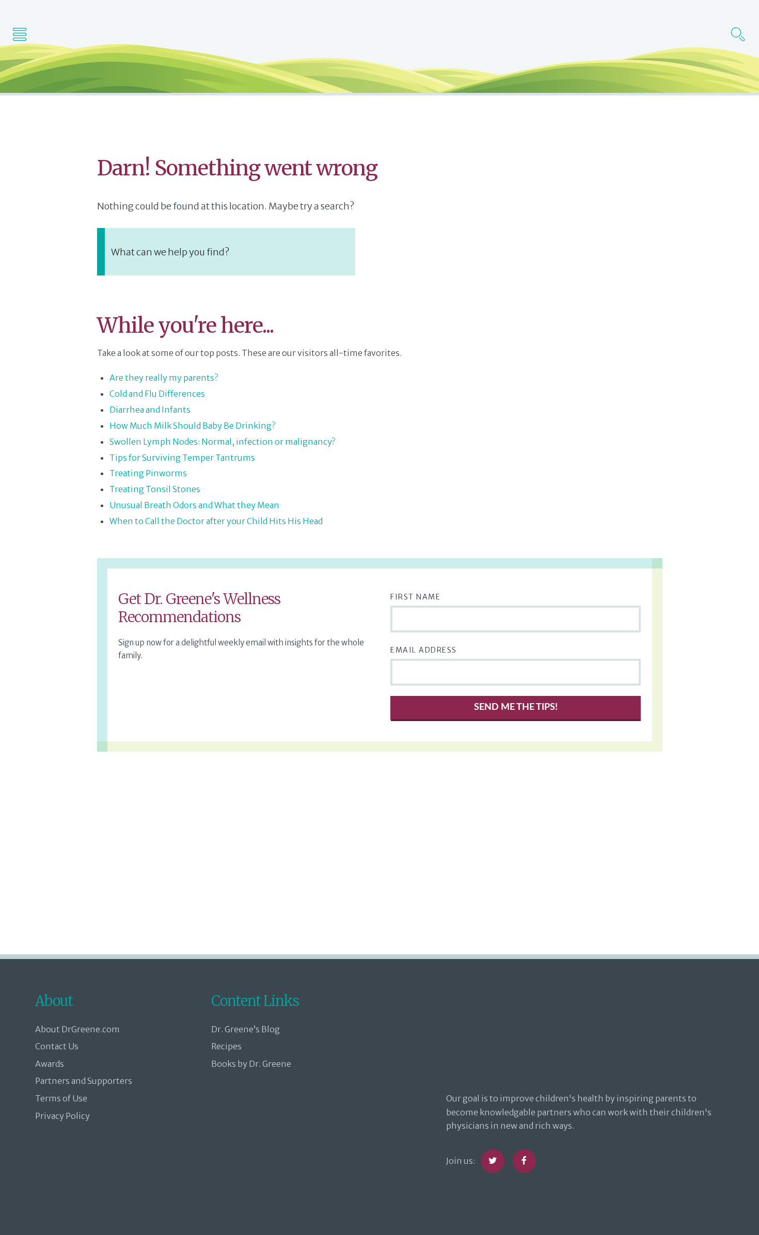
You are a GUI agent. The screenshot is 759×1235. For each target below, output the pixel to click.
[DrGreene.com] (379, 33)
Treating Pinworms (148, 473)
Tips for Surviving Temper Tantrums (182, 457)
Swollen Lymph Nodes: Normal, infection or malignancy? (222, 441)
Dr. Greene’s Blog (245, 1029)
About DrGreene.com (77, 1029)
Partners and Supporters (83, 1081)
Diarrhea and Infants (150, 409)
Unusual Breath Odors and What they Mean (194, 505)
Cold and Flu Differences (157, 393)
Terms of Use (61, 1098)
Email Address (423, 650)
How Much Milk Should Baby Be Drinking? (192, 425)
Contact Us (56, 1046)
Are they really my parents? (163, 377)
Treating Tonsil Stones (154, 489)
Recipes (226, 1046)
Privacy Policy (62, 1116)
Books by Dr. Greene (251, 1064)
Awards (49, 1064)
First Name (415, 597)
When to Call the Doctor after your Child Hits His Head (216, 521)
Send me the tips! (516, 707)
